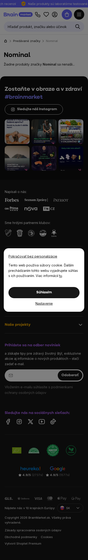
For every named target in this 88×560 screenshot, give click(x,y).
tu (60, 276)
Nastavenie (44, 303)
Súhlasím (44, 292)
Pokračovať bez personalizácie (32, 256)
